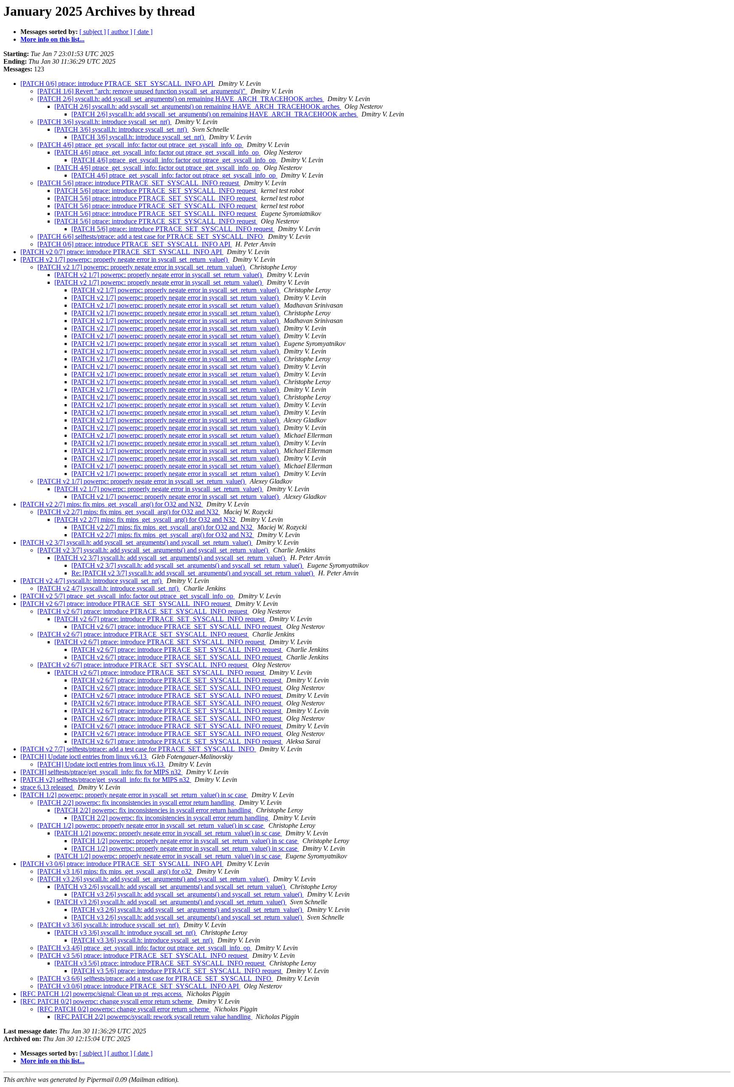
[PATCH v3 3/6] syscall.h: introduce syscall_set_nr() (108, 924)
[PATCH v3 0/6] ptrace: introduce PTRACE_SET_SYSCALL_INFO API (121, 863)
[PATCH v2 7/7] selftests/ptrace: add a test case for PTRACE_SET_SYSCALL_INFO (138, 749)
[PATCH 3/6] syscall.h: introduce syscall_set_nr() (104, 121)
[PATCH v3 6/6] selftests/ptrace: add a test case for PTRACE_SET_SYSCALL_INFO (155, 978)
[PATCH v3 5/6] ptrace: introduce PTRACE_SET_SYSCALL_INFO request (143, 955)
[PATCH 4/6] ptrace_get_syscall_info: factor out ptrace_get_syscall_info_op (140, 144)
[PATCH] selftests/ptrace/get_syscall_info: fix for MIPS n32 (101, 772)
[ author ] (119, 31)
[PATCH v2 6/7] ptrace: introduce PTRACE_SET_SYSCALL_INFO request (126, 603)
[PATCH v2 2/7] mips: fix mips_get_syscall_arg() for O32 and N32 (111, 504)
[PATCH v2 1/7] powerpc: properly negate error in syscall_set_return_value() (124, 259)
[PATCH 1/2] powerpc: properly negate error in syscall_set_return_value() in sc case (134, 794)
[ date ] (143, 31)
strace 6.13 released (47, 787)
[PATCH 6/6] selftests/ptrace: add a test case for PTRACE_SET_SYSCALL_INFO (151, 236)
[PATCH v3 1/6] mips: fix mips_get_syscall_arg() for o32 (115, 871)
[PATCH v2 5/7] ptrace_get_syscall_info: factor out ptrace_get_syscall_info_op (127, 596)
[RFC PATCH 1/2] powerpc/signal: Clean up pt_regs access (101, 993)
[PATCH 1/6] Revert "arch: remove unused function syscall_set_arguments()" (142, 91)
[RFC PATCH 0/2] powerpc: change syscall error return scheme (107, 1001)
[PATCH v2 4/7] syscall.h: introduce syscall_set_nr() (91, 580)
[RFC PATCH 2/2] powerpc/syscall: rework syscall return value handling (153, 1016)
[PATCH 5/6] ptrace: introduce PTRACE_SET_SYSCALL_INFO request (138, 183)
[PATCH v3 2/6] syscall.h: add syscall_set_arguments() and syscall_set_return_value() (153, 879)
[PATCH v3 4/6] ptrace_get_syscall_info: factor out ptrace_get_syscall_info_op (144, 947)
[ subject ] (92, 31)
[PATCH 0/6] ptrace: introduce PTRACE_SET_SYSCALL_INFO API (117, 83)
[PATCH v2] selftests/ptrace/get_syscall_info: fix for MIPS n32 (105, 779)
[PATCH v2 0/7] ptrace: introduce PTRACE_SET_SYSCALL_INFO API (121, 251)
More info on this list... (52, 39)
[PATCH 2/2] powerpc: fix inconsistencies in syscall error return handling (136, 802)
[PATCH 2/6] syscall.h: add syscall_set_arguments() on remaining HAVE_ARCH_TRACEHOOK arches (180, 98)
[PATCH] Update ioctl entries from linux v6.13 (84, 756)
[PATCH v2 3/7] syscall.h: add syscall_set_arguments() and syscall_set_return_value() (136, 542)
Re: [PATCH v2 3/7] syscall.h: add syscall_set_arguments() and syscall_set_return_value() (193, 573)
